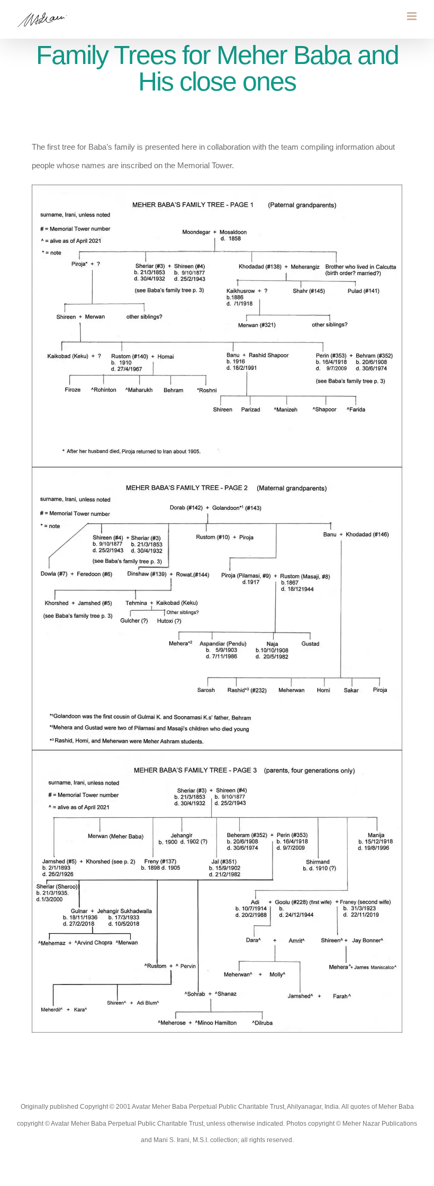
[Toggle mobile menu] (412, 16)
